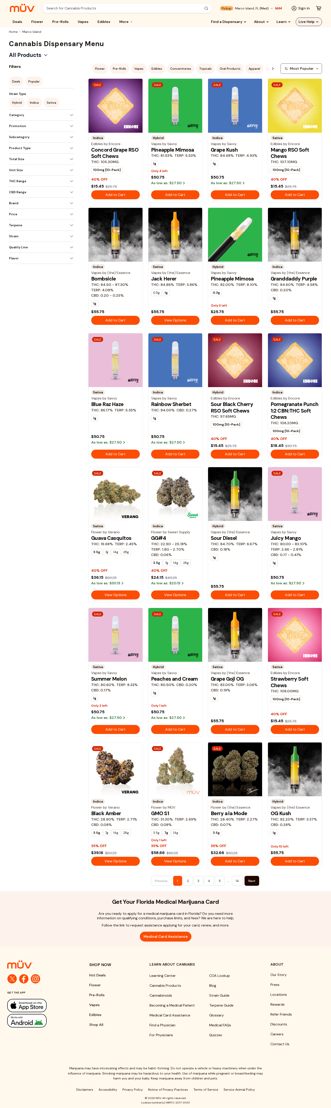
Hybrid (17, 103)
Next (251, 881)
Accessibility (108, 1090)
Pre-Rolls (60, 21)
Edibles (103, 21)
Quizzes (215, 1035)
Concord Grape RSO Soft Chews (114, 152)
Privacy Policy (132, 1090)
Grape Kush (224, 149)
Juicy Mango (286, 538)
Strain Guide (219, 995)
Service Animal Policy (239, 1090)
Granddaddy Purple (294, 278)
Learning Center (163, 975)
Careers (276, 1034)
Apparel (254, 69)
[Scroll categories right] (273, 69)
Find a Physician (162, 1025)
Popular (34, 81)
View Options (175, 320)
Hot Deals (97, 975)
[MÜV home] (23, 8)
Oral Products (230, 69)
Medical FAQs (220, 1025)
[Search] (206, 8)
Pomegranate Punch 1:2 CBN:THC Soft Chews (295, 410)
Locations (278, 994)
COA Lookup (219, 975)
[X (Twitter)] (12, 979)
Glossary (216, 1015)
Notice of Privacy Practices (168, 1090)
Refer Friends (281, 1014)
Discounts (278, 1024)
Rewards (277, 1004)
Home (13, 32)
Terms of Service (205, 1090)
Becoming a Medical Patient (172, 1005)
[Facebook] (24, 979)
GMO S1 (160, 813)
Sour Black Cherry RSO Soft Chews (232, 407)
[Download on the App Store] (39, 1005)
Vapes (83, 21)
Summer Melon (109, 678)
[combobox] (124, 8)
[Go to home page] (39, 964)
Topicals (205, 69)
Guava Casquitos (111, 538)
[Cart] (318, 8)
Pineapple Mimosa (172, 149)
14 (237, 881)
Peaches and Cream (174, 678)
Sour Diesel (224, 538)
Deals (17, 21)
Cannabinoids (161, 995)
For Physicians (161, 1035)
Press (274, 984)
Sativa (51, 103)
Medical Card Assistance (165, 936)
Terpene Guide (221, 1005)
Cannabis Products (165, 985)
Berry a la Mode (229, 813)
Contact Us (279, 1044)
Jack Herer (164, 278)
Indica (34, 103)
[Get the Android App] (39, 1020)
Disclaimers (84, 1090)
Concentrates (180, 69)
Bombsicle (103, 278)
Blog (212, 985)
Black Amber (106, 813)
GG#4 (158, 538)
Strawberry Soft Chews (289, 682)
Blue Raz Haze (107, 404)
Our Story (278, 974)
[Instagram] (36, 979)
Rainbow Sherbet (171, 404)
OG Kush (281, 813)
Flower (37, 21)
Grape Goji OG (227, 678)
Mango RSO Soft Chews (290, 152)
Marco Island (31, 32)
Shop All (96, 1024)
